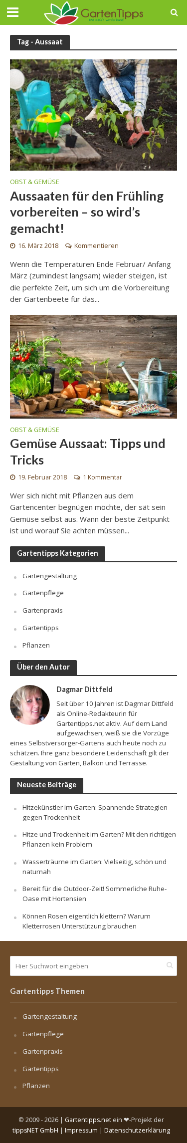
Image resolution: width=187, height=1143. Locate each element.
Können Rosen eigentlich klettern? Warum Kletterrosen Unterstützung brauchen (86, 921)
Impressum (81, 1130)
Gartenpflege (43, 592)
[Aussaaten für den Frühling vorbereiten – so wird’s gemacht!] (93, 114)
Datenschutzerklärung (137, 1130)
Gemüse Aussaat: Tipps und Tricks (88, 451)
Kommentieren (96, 245)
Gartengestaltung (49, 575)
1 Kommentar (102, 477)
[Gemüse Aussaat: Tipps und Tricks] (93, 366)
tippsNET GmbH (35, 1130)
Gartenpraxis (42, 610)
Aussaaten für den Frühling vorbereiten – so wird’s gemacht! (87, 211)
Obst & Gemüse (34, 182)
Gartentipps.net (88, 1120)
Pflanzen (36, 645)
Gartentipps (40, 627)
